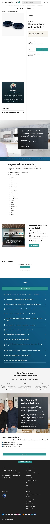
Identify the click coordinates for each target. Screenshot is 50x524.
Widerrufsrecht (29, 501)
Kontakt (27, 487)
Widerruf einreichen (25, 461)
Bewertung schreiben (25, 267)
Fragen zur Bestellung (25, 288)
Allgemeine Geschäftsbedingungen (33, 494)
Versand (33, 43)
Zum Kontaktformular (6, 478)
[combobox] (31, 2)
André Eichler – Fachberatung (32, 473)
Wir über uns (28, 470)
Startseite (3, 11)
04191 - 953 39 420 (25, 146)
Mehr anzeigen (34, 245)
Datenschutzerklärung (30, 506)
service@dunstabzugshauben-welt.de (28, 426)
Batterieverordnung (30, 478)
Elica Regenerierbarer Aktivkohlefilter (11, 11)
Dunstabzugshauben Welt (9, 519)
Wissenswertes (29, 482)
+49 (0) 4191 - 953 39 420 (10, 470)
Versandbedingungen (30, 499)
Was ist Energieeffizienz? (31, 480)
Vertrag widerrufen (30, 508)
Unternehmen (28, 475)
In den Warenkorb (42, 49)
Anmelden (24, 454)
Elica (29, 29)
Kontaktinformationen (30, 504)
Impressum (28, 496)
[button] (47, 2)
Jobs (27, 485)
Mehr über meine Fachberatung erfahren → (13, 101)
